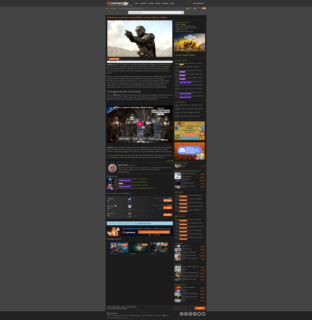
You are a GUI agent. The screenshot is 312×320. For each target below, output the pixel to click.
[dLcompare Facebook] (186, 314)
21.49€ (167, 207)
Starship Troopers (161, 69)
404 (109, 208)
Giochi (136, 3)
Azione (183, 24)
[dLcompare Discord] (203, 314)
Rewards (158, 3)
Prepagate (143, 3)
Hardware (165, 3)
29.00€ (167, 214)
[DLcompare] (112, 313)
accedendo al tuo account (144, 223)
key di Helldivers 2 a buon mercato (119, 157)
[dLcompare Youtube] (199, 314)
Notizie (172, 3)
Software (151, 3)
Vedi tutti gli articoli (124, 172)
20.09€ (167, 200)
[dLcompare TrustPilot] (194, 314)
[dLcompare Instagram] (190, 314)
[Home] (107, 8)
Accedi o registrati (198, 3)
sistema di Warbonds (146, 149)
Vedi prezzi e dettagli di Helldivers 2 (185, 55)
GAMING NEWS (114, 59)
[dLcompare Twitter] (181, 314)
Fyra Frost (122, 59)
